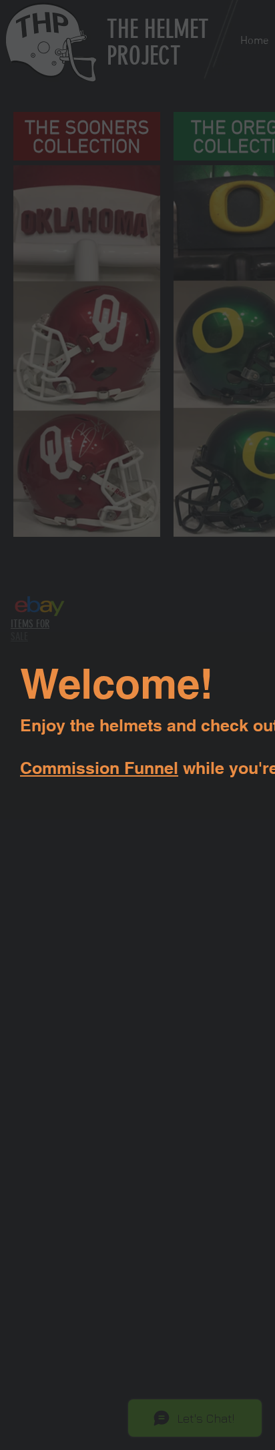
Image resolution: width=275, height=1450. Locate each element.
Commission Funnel (99, 768)
